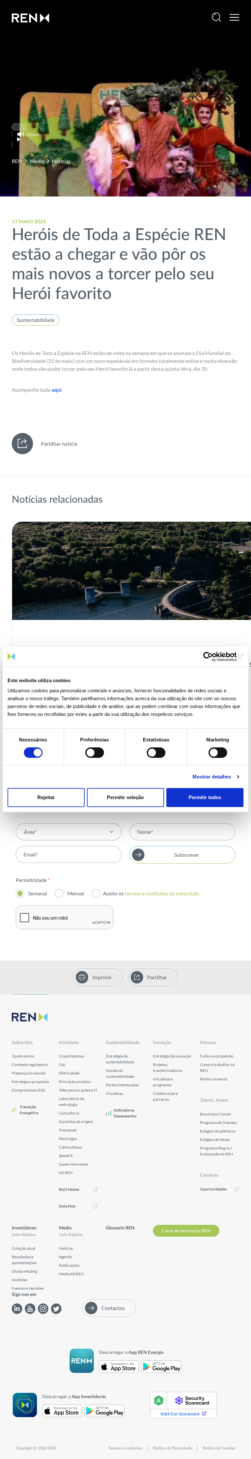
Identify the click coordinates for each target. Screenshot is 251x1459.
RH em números (213, 1078)
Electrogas (68, 1138)
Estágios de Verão (215, 1139)
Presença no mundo (29, 1073)
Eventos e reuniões (28, 1288)
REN (17, 161)
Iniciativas (114, 1093)
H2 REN (66, 1172)
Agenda (65, 1256)
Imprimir (102, 977)
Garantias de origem (76, 1121)
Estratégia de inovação (172, 1056)
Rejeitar (46, 797)
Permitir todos (205, 797)
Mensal (75, 893)
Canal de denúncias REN (186, 1230)
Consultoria (69, 1113)
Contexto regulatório (30, 1064)
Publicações (69, 1265)
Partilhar (157, 977)
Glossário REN (120, 1228)
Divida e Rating (24, 1271)
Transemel (67, 1130)
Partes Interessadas (122, 1084)
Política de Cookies (219, 1448)
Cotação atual (23, 1248)
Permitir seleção (125, 797)
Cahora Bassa (70, 1147)
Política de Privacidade (172, 1448)
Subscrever (186, 854)
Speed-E (66, 1155)
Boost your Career (215, 1114)
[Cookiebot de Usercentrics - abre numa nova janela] (214, 657)
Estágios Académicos (218, 1131)
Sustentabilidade (36, 320)
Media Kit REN (71, 1273)
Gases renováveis (73, 1164)
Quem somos (23, 1056)
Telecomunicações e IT (78, 1090)
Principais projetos (75, 1081)
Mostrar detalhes (211, 776)
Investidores (24, 1228)
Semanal (37, 893)
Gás (62, 1064)
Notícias (61, 161)
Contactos (113, 1308)
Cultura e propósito (216, 1056)
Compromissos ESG (28, 1090)
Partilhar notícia (59, 443)
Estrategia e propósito (30, 1081)
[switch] (94, 752)
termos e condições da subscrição (162, 893)
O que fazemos (71, 1056)
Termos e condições (125, 1448)
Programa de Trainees (218, 1122)
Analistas (19, 1279)
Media (37, 161)
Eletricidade (69, 1073)
